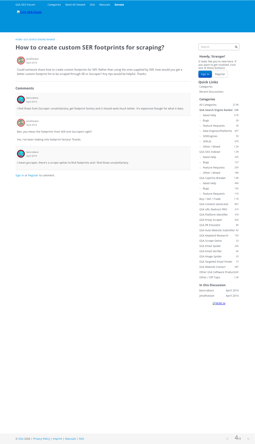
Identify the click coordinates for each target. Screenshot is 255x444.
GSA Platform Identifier (219, 214)
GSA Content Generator (219, 204)
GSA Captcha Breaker (219, 178)
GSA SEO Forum (25, 4)
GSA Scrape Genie (219, 240)
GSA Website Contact (219, 267)
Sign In (19, 175)
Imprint (57, 438)
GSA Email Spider (219, 246)
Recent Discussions (211, 91)
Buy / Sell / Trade (219, 199)
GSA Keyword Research (219, 235)
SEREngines (221, 136)
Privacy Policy (41, 438)
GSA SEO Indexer (219, 152)
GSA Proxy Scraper (219, 220)
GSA (92, 4)
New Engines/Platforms (221, 131)
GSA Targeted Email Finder (219, 261)
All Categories (219, 104)
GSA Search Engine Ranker (219, 110)
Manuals (104, 4)
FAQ (81, 438)
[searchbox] (219, 47)
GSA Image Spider (219, 256)
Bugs (221, 120)
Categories (54, 4)
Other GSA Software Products (219, 272)
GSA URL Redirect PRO (219, 209)
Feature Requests (221, 125)
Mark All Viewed (75, 4)
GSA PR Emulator (219, 225)
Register (33, 175)
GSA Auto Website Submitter (219, 230)
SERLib (221, 141)
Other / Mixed (221, 146)
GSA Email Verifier (219, 251)
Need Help (221, 115)
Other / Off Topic (219, 277)
